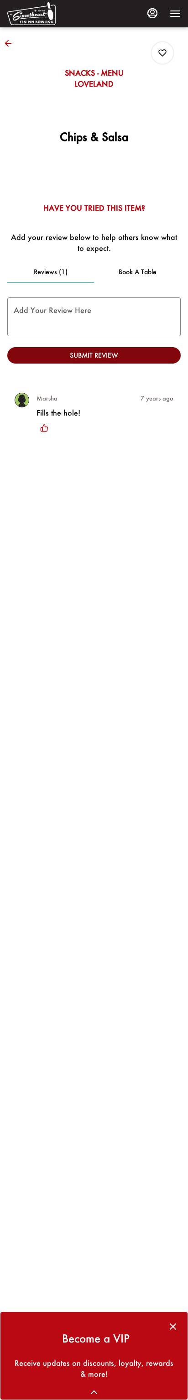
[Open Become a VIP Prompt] (94, 1392)
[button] (11, 43)
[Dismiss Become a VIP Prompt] (173, 1327)
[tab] (50, 272)
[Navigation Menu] (175, 13)
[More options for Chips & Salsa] (162, 53)
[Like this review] (47, 428)
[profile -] (152, 13)
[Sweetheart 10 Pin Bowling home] (48, 13)
